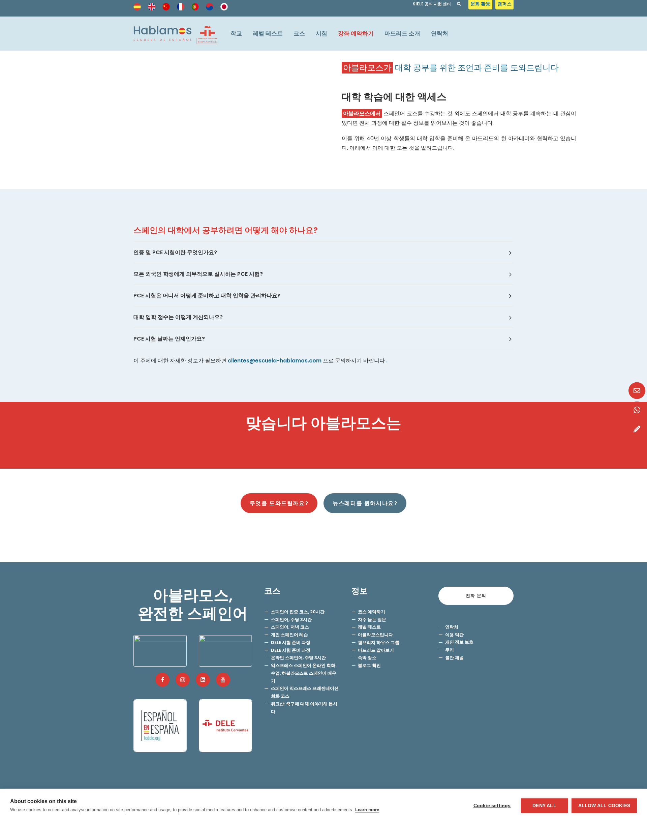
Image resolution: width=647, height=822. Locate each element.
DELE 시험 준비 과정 (290, 642)
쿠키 (449, 650)
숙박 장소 (367, 657)
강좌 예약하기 (356, 33)
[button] (162, 680)
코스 (299, 33)
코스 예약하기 (371, 612)
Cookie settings (492, 805)
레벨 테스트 (268, 33)
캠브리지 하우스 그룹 (378, 642)
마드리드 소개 (402, 33)
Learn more (367, 809)
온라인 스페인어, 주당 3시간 (298, 657)
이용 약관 (454, 635)
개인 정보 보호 (459, 642)
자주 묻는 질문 (372, 619)
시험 (321, 33)
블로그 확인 (369, 665)
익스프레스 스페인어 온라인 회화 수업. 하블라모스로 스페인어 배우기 (303, 673)
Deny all (544, 805)
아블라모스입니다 (375, 635)
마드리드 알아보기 (376, 650)
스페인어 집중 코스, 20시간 (298, 612)
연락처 (439, 33)
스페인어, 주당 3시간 (291, 619)
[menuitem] (481, 5)
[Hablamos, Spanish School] (175, 34)
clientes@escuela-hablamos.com (274, 360)
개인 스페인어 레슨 (289, 635)
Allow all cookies (604, 805)
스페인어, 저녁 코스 (290, 627)
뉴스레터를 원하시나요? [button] (365, 503)
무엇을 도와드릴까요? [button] (279, 503)
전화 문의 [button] (476, 595)
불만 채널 (454, 657)
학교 (236, 33)
